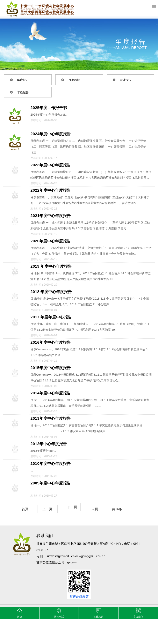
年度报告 (23, 80)
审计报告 (125, 80)
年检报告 (23, 92)
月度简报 (74, 80)
